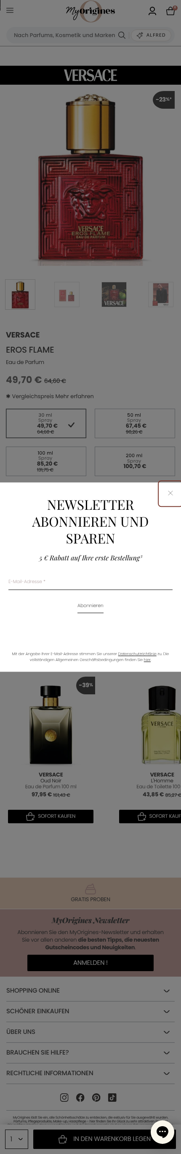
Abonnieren (90, 606)
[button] (162, 1132)
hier (147, 660)
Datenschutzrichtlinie (137, 654)
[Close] (170, 493)
